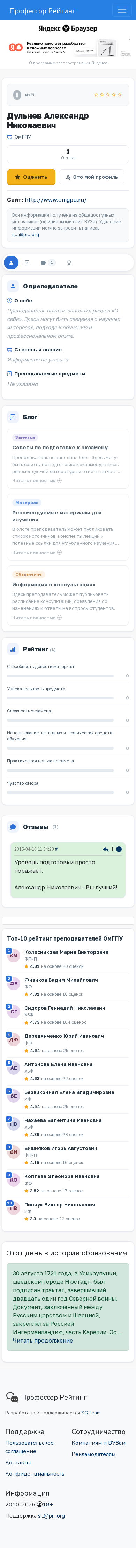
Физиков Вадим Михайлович (61, 980)
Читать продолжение (43, 1340)
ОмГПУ (23, 137)
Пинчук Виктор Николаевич (59, 1205)
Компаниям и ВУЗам (98, 1443)
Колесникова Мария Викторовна (66, 952)
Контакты (18, 1462)
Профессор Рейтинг (42, 11)
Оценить (35, 177)
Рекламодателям (93, 1454)
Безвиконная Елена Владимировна (69, 1092)
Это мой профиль (95, 177)
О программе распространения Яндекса (68, 63)
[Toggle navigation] (122, 10)
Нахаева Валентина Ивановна (63, 1120)
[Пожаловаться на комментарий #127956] (119, 848)
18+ (48, 1504)
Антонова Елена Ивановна (58, 1064)
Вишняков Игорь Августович (60, 1148)
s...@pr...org (25, 234)
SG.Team (91, 1412)
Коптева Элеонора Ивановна (62, 1176)
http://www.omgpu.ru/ (56, 199)
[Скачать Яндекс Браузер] (68, 47)
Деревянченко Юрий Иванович (64, 1036)
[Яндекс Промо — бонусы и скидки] (68, 28)
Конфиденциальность (35, 1474)
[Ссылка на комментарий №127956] (107, 848)
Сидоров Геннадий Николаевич (64, 1008)
